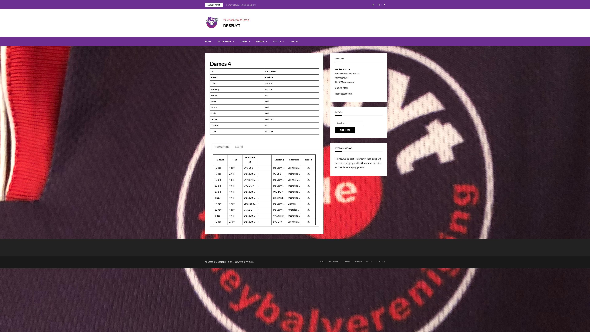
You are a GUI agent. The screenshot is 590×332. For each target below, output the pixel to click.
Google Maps (341, 87)
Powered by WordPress (215, 262)
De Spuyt (231, 25)
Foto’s (277, 41)
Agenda (260, 41)
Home (208, 41)
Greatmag (238, 262)
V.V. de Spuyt (224, 41)
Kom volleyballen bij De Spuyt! (241, 4)
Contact (295, 41)
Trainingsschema (343, 93)
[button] (373, 5)
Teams (243, 41)
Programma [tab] (221, 146)
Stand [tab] (239, 146)
